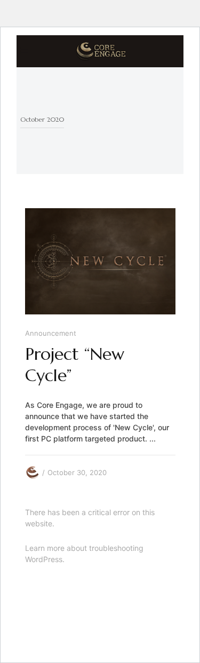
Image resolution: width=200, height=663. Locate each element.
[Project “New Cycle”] (100, 261)
